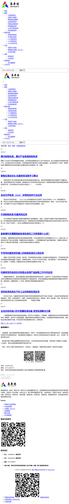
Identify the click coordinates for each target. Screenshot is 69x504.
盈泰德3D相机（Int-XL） (16, 50)
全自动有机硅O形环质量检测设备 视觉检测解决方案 (25, 311)
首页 (5, 11)
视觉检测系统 (12, 34)
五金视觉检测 (12, 21)
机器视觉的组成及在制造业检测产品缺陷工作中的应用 (26, 272)
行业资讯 (11, 58)
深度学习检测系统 (10, 404)
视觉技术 (11, 56)
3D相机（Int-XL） (10, 408)
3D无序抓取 (11, 52)
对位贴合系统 (12, 37)
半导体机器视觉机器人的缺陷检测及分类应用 (22, 253)
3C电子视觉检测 (13, 28)
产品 (5, 45)
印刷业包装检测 (13, 24)
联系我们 (7, 60)
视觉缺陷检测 (12, 26)
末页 (20, 323)
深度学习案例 (12, 17)
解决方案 (7, 32)
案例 (5, 13)
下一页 (16, 323)
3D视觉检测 (11, 15)
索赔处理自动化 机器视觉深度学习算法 (19, 176)
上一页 (6, 323)
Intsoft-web (51, 469)
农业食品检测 (12, 30)
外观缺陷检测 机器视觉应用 (14, 214)
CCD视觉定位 (12, 39)
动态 (5, 54)
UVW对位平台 (12, 43)
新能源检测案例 (13, 19)
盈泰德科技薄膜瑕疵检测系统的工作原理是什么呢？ (25, 234)
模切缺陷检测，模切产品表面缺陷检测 (19, 156)
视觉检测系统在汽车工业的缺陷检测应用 (20, 292)
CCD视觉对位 (12, 41)
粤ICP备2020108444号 (39, 469)
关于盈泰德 (11, 62)
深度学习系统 (12, 47)
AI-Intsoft (7, 64)
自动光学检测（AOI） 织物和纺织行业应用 (21, 195)
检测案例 (7, 411)
